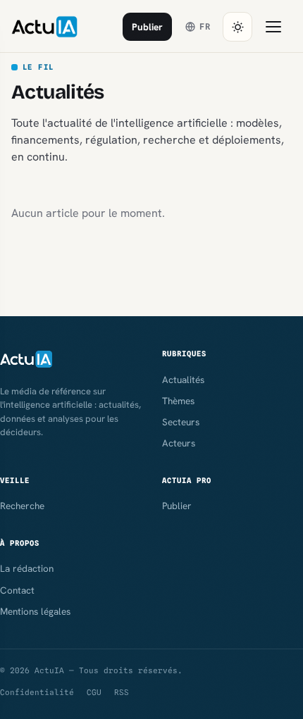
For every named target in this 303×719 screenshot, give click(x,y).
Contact (17, 590)
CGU (94, 692)
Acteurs (178, 443)
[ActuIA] (44, 26)
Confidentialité (37, 692)
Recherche (22, 505)
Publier (147, 26)
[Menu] (273, 26)
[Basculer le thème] (237, 27)
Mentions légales (35, 611)
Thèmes (178, 400)
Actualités (183, 379)
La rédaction (27, 568)
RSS (121, 692)
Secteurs (180, 421)
